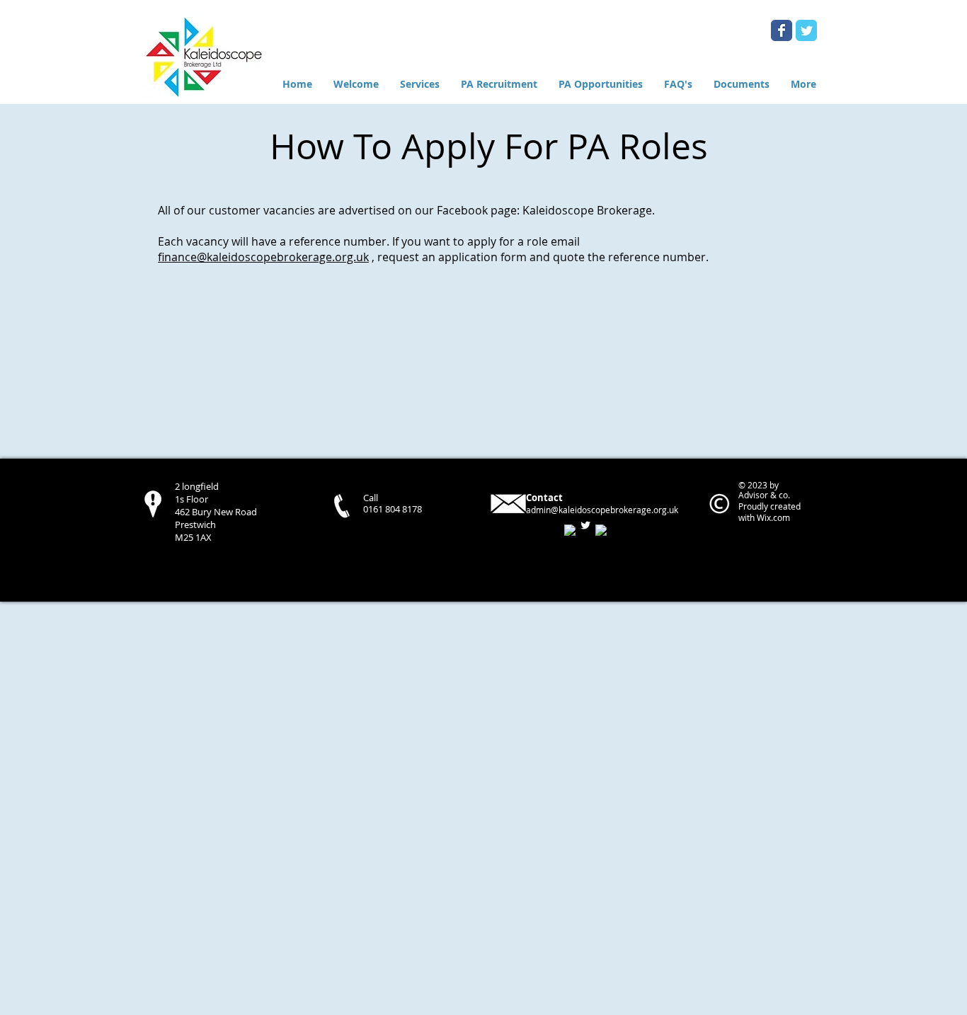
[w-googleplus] (601, 530)
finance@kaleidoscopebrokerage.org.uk (263, 257)
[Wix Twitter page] (806, 30)
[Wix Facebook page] (781, 30)
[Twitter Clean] (585, 525)
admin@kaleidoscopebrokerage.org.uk (602, 509)
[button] (600, 83)
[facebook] (570, 530)
